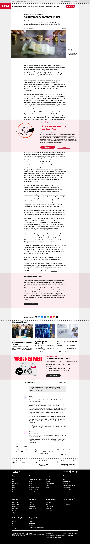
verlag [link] (13, 1)
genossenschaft (67, 481)
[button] (77, 6)
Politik (13, 479)
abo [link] (62, 1)
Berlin (13, 490)
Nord (13, 492)
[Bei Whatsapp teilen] (48, 317)
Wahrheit (14, 494)
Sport (13, 487)
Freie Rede (15, 510)
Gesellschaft (15, 483)
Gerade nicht (71, 122)
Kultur (13, 485)
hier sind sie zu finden (39, 390)
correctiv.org (60, 173)
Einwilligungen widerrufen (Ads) (53, 537)
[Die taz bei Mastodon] (70, 472)
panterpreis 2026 (67, 490)
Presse (47, 487)
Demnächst (49, 502)
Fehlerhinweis (40, 314)
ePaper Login (32, 525)
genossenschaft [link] (67, 1)
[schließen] (76, 122)
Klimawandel (32, 492)
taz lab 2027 (49, 510)
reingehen (14, 513)
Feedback (31, 521)
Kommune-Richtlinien (66, 533)
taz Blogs (65, 503)
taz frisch (31, 504)
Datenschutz (54, 535)
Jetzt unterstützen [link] (31, 303)
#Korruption (31, 310)
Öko (13, 481)
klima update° (15, 506)
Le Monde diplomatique (69, 507)
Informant (48, 535)
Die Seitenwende (50, 483)
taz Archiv (65, 509)
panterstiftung (66, 487)
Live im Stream (49, 506)
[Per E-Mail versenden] (36, 317)
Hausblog (48, 481)
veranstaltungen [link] (19, 1)
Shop (13, 526)
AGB (65, 535)
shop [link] (25, 1)
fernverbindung (16, 504)
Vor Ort (48, 504)
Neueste (60, 382)
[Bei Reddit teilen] (54, 317)
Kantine (14, 524)
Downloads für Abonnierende (36, 527)
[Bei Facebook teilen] (45, 317)
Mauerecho (15, 508)
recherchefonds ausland (69, 485)
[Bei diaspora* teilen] (51, 317)
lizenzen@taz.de (22, 535)
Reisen (14, 521)
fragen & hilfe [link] (29, 1)
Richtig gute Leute (33, 490)
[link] (19, 6)
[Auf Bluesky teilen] (42, 317)
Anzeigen (14, 528)
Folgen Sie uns (65, 471)
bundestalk (15, 502)
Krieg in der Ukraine (34, 487)
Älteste (64, 382)
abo (64, 479)
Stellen (47, 485)
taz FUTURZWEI (66, 505)
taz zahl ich (65, 483)
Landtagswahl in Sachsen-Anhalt (35, 480)
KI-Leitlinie (74, 533)
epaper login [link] (74, 1)
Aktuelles (48, 479)
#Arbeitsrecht (38, 310)
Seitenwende (70, 535)
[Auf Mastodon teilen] (39, 317)
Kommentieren (33, 314)
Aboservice (32, 523)
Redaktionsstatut (55, 533)
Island (30, 483)
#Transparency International (48, 310)
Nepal (30, 485)
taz (16, 471)
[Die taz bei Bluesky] (73, 472)
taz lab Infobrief (33, 508)
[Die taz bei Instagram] (77, 472)
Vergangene (49, 508)
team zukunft (32, 502)
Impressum (61, 535)
